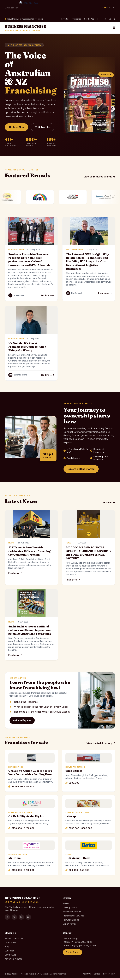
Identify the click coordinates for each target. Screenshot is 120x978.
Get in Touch (72, 952)
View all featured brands (98, 176)
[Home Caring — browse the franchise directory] (75, 197)
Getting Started (70, 907)
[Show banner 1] (102, 7)
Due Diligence (73, 458)
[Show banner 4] (109, 7)
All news (107, 502)
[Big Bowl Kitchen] (60, 8)
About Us (87, 974)
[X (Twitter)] (105, 19)
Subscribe (76, 19)
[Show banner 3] (107, 7)
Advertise (65, 19)
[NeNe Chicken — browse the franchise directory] (42, 197)
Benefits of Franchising (99, 450)
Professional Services (73, 915)
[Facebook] (101, 19)
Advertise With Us (13, 959)
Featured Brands (71, 920)
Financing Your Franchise (101, 458)
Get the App (89, 19)
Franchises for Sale (72, 911)
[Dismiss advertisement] (113, 8)
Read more (46, 295)
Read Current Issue (14, 938)
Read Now (18, 127)
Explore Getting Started (81, 468)
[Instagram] (110, 19)
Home (66, 903)
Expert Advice (70, 924)
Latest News (10, 942)
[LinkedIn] (114, 19)
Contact (97, 974)
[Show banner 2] (104, 7)
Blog (7, 946)
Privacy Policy (109, 974)
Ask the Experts (22, 720)
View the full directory (99, 743)
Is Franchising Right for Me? (78, 450)
